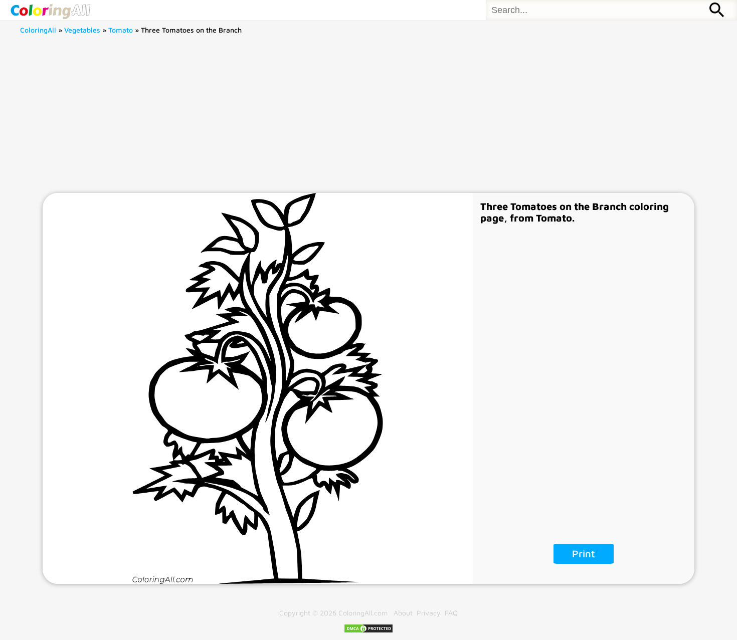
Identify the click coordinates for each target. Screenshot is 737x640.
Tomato (120, 30)
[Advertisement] (368, 118)
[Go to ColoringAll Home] (50, 10)
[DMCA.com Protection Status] (368, 630)
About (403, 612)
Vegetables (82, 30)
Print (583, 553)
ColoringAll (38, 30)
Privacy (429, 612)
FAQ (451, 612)
